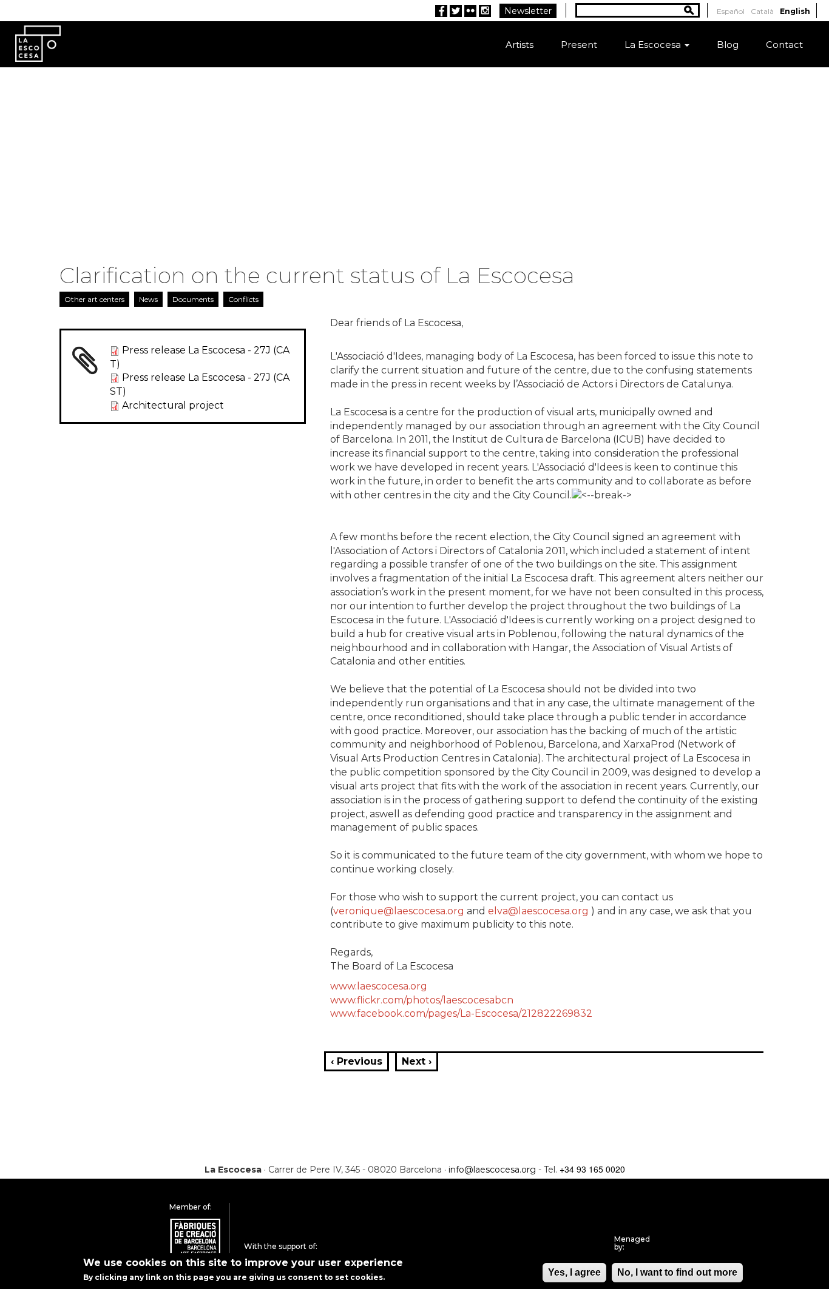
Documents (193, 299)
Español (731, 11)
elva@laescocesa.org (538, 911)
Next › (416, 1061)
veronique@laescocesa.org (398, 911)
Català (762, 11)
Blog (728, 44)
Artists (519, 44)
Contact (784, 44)
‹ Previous (356, 1061)
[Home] (38, 43)
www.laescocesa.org (378, 986)
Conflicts (243, 299)
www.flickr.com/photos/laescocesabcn (421, 1000)
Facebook (441, 11)
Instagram (485, 11)
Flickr (470, 11)
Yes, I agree (574, 1272)
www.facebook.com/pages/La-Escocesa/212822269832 (461, 1013)
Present (579, 44)
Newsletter (528, 10)
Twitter (456, 11)
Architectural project (173, 405)
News (148, 299)
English (795, 11)
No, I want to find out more (677, 1272)
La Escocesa (653, 44)
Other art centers (94, 299)
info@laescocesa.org (492, 1169)
